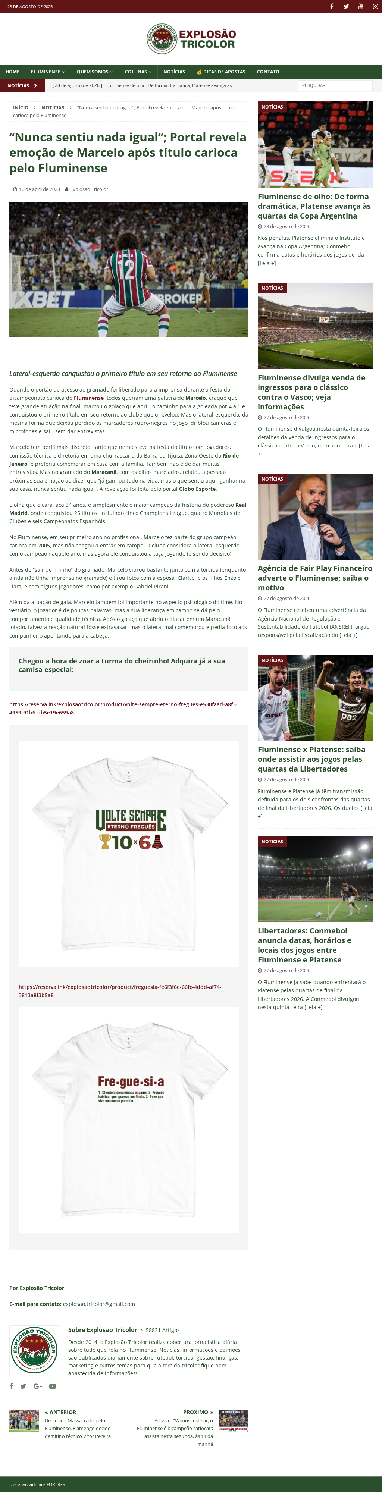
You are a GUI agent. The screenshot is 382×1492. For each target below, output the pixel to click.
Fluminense (45, 72)
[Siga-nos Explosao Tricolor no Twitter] (20, 1386)
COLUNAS (136, 72)
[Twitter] (346, 6)
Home (12, 72)
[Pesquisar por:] (335, 84)
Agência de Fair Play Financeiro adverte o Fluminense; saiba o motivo (315, 578)
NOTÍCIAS (174, 72)
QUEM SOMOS (93, 72)
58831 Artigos (163, 1330)
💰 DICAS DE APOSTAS (221, 72)
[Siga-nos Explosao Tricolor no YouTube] (50, 1386)
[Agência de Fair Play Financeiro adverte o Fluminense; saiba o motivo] (315, 517)
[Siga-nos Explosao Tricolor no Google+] (35, 1386)
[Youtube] (360, 6)
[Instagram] (375, 6)
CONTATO (268, 72)
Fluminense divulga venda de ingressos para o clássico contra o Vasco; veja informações (312, 392)
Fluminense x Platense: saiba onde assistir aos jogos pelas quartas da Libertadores (312, 759)
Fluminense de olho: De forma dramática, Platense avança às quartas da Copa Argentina (314, 206)
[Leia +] (267, 263)
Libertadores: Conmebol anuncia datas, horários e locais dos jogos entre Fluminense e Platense (304, 945)
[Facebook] (331, 6)
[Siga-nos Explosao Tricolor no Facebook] (11, 1386)
